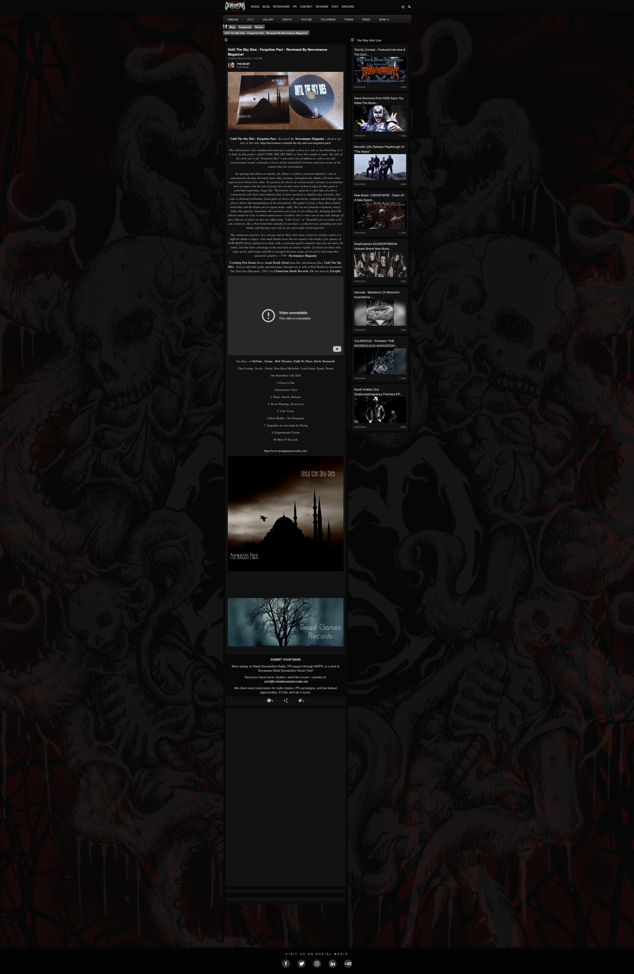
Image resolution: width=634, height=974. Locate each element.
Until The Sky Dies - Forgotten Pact (253, 138)
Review (259, 27)
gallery (268, 19)
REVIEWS (322, 6)
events (287, 19)
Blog (232, 27)
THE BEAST (243, 63)
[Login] (403, 6)
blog (250, 19)
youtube (306, 19)
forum (349, 19)
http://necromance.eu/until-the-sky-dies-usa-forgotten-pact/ (296, 143)
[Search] (409, 6)
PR (295, 6)
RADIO (255, 6)
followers (328, 19)
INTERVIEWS (281, 6)
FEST (335, 6)
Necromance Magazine (309, 138)
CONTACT (306, 6)
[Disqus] (286, 754)
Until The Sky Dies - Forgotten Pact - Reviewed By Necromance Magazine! (266, 33)
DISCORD (348, 6)
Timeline (232, 19)
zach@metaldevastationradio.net (285, 681)
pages (366, 19)
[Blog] (226, 40)
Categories (245, 27)
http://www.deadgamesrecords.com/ (285, 451)
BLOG (266, 6)
